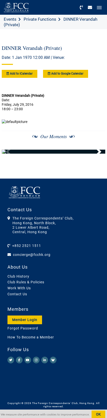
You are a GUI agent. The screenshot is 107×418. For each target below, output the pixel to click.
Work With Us (19, 288)
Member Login (24, 320)
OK (98, 414)
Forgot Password (22, 328)
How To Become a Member (30, 337)
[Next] (96, 151)
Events (10, 19)
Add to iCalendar (21, 73)
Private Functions (40, 19)
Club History (18, 276)
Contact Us (17, 294)
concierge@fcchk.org (32, 255)
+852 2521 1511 (26, 246)
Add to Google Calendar (67, 73)
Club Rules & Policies (25, 282)
